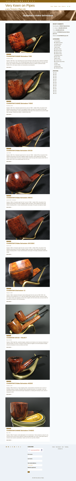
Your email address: (32, 463)
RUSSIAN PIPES (57, 66)
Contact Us (60, 448)
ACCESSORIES (57, 41)
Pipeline (55, 6)
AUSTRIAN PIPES (57, 44)
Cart (13, 1)
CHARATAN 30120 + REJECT (16, 338)
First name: (30, 454)
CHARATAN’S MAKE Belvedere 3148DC (20, 430)
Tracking (16, 1)
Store (59, 6)
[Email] (20, 1)
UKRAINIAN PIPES (59, 67)
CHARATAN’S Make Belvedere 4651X (19, 198)
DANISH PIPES (58, 48)
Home (52, 6)
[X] (24, 1)
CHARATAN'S (9, 54)
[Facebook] (22, 1)
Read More (9, 67)
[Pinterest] (28, 1)
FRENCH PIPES (58, 52)
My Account (8, 1)
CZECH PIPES (57, 47)
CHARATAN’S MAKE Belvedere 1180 (19, 56)
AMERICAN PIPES (59, 42)
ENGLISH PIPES (58, 50)
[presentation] (27, 38)
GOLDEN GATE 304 (63, 28)
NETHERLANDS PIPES (60, 61)
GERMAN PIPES (58, 53)
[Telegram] (30, 1)
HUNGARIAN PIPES (58, 55)
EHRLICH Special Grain (65, 26)
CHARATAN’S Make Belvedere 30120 (19, 150)
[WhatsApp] (34, 1)
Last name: (30, 458)
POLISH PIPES (57, 64)
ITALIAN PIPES (58, 60)
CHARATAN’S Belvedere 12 (15, 290)
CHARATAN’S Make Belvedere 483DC (19, 383)
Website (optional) (32, 467)
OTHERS (56, 63)
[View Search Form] (70, 1)
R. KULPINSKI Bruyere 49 (62, 35)
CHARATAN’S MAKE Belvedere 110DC (19, 103)
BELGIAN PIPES (57, 45)
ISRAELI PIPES (57, 58)
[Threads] (32, 1)
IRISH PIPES (57, 56)
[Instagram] (26, 1)
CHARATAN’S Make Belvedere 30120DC (20, 243)
